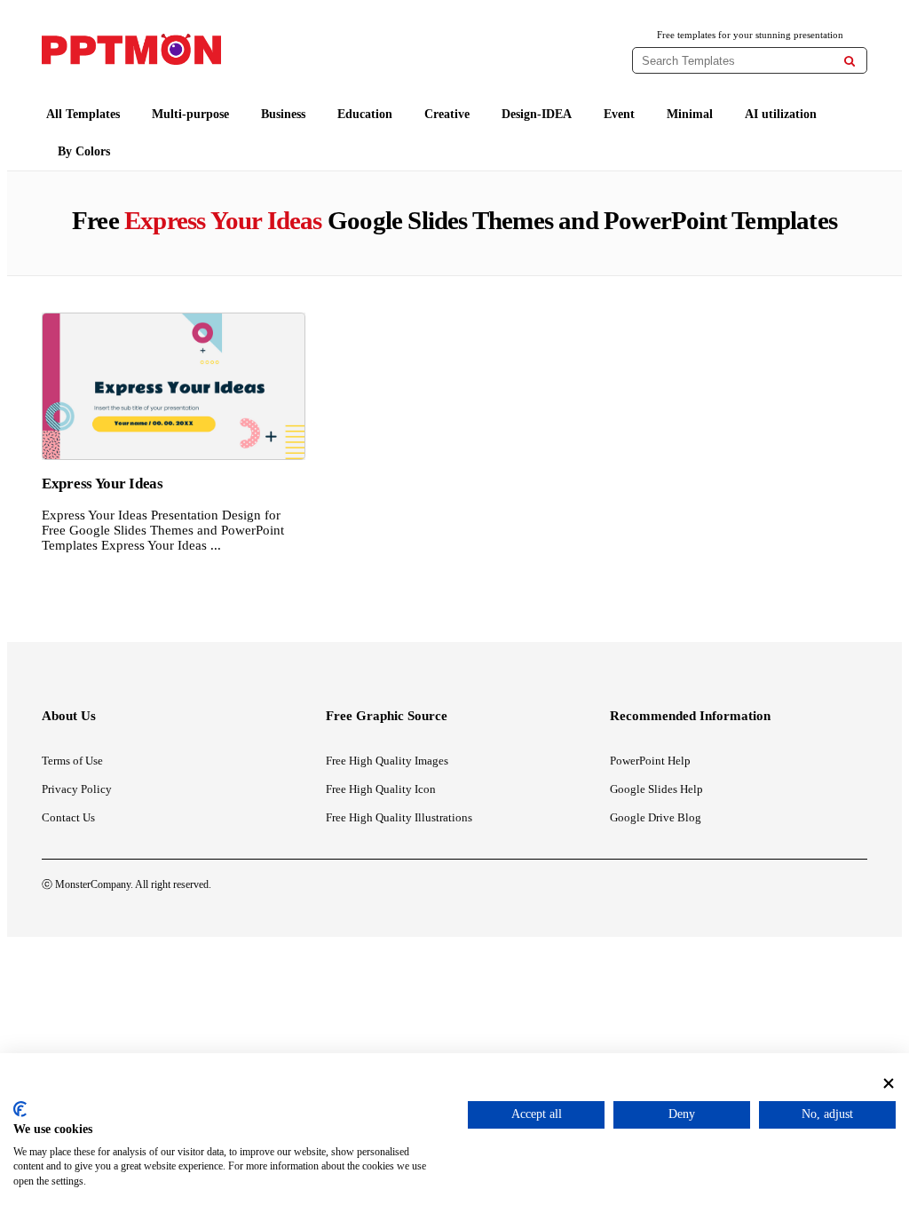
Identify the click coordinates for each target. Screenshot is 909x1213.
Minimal (690, 114)
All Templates (83, 114)
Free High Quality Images (387, 760)
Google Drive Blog (655, 817)
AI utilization (781, 114)
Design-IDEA (537, 114)
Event (619, 114)
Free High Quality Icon (381, 789)
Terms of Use (72, 760)
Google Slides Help (656, 789)
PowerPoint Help (650, 760)
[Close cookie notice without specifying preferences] (888, 1084)
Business (283, 114)
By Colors (84, 151)
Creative (447, 114)
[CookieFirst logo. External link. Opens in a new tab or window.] (20, 1109)
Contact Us (68, 817)
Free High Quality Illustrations (399, 817)
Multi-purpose (190, 114)
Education (364, 114)
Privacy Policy (77, 789)
